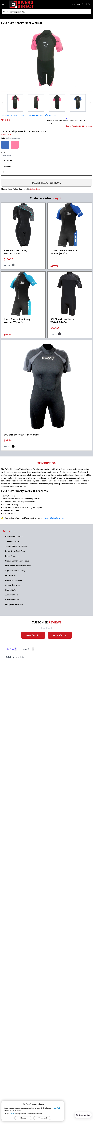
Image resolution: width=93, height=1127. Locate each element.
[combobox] (49, 11)
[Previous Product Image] (8, 59)
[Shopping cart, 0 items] (89, 4)
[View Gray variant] (13, 265)
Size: (3, 152)
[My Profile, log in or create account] (86, 4)
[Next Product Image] (85, 59)
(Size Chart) (6, 155)
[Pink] (14, 144)
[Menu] (3, 5)
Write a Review (60, 635)
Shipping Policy (6, 134)
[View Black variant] (13, 446)
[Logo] (27, 4)
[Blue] (5, 144)
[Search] (4, 11)
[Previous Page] (3, 103)
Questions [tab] (28, 649)
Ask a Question (33, 635)
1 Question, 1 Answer (35, 115)
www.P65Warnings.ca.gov (54, 518)
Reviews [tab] (11, 649)
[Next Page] (90, 103)
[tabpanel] (46, 657)
